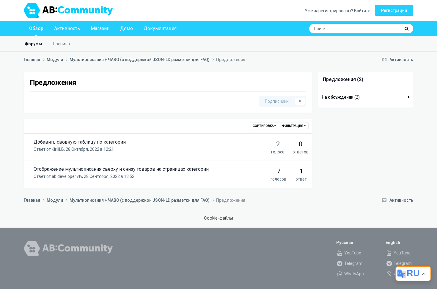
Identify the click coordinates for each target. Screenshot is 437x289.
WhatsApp (353, 273)
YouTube (352, 253)
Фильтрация (293, 126)
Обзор (36, 28)
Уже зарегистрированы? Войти (336, 10)
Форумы (33, 43)
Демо (126, 28)
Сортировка (263, 126)
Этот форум (382, 29)
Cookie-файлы (218, 218)
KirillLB (58, 149)
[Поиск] (406, 28)
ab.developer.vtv (67, 176)
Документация (160, 28)
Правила (61, 43)
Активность (67, 28)
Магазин (100, 28)
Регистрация (394, 10)
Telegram (352, 263)
